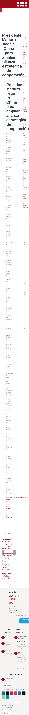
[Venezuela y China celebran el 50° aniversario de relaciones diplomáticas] (5, 537)
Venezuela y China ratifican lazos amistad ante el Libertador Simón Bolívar (4, 548)
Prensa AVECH (7, 569)
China (9, 578)
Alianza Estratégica (7, 578)
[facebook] (18, 3)
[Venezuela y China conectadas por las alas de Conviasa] (8, 537)
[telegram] (26, 5)
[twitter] (21, 3)
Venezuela (13, 578)
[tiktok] (21, 5)
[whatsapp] (23, 5)
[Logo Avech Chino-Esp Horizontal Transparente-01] (3, 10)
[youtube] (23, 3)
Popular (25, 219)
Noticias (9, 573)
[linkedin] (18, 5)
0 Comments (6, 575)
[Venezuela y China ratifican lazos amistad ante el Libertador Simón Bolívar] (2, 537)
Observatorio (5, 574)
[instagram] (26, 3)
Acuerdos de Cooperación (6, 577)
